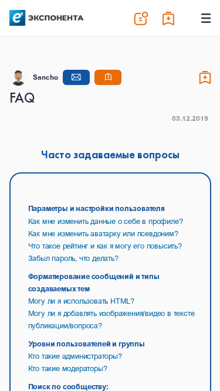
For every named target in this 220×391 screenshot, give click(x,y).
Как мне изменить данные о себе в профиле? (105, 221)
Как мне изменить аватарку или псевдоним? (103, 233)
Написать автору (76, 77)
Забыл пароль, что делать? (73, 258)
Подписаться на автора (107, 77)
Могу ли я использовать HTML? (81, 300)
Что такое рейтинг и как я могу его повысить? (105, 245)
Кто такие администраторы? (75, 356)
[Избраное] (169, 18)
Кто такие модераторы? (67, 368)
